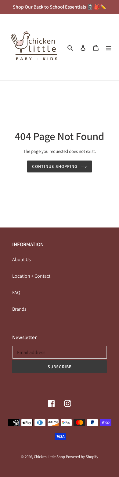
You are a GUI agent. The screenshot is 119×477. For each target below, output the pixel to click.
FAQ (16, 292)
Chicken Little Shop (49, 456)
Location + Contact (31, 276)
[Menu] (108, 47)
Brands (19, 309)
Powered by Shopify (82, 456)
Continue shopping (55, 166)
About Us (21, 259)
